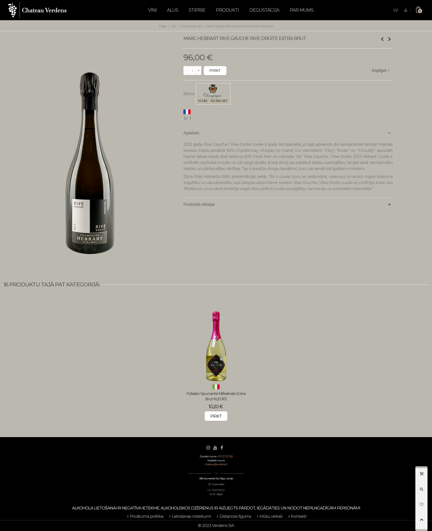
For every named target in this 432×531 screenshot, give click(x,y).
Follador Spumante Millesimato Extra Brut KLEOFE (216, 396)
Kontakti (298, 516)
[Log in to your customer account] (407, 10)
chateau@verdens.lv (216, 464)
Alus (172, 10)
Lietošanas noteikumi (191, 516)
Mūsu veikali (271, 516)
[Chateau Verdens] (37, 10)
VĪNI (152, 10)
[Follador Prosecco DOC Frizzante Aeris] (389, 39)
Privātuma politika (146, 516)
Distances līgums (235, 516)
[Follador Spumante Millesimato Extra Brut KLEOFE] (216, 341)
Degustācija (264, 10)
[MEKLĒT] (421, 491)
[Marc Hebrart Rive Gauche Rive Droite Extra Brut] (90, 153)
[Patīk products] (421, 506)
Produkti (227, 10)
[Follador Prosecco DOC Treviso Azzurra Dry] (382, 39)
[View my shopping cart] (421, 475)
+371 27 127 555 (225, 456)
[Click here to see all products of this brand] (213, 94)
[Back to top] (421, 521)
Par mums (301, 10)
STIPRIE (197, 10)
